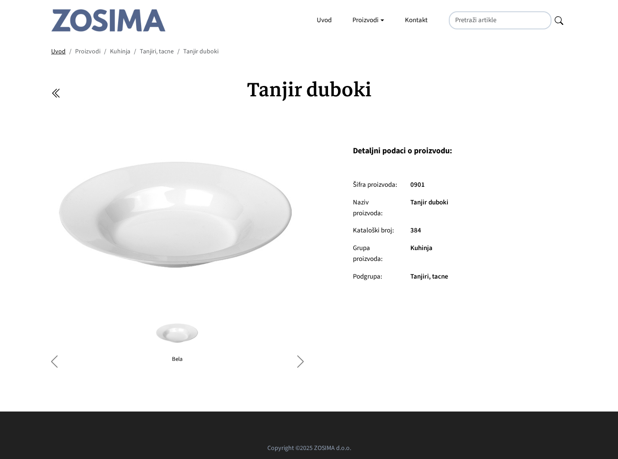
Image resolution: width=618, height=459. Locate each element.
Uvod (324, 19)
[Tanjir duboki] (177, 216)
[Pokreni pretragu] (559, 20)
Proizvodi (365, 19)
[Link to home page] (108, 20)
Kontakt (416, 19)
